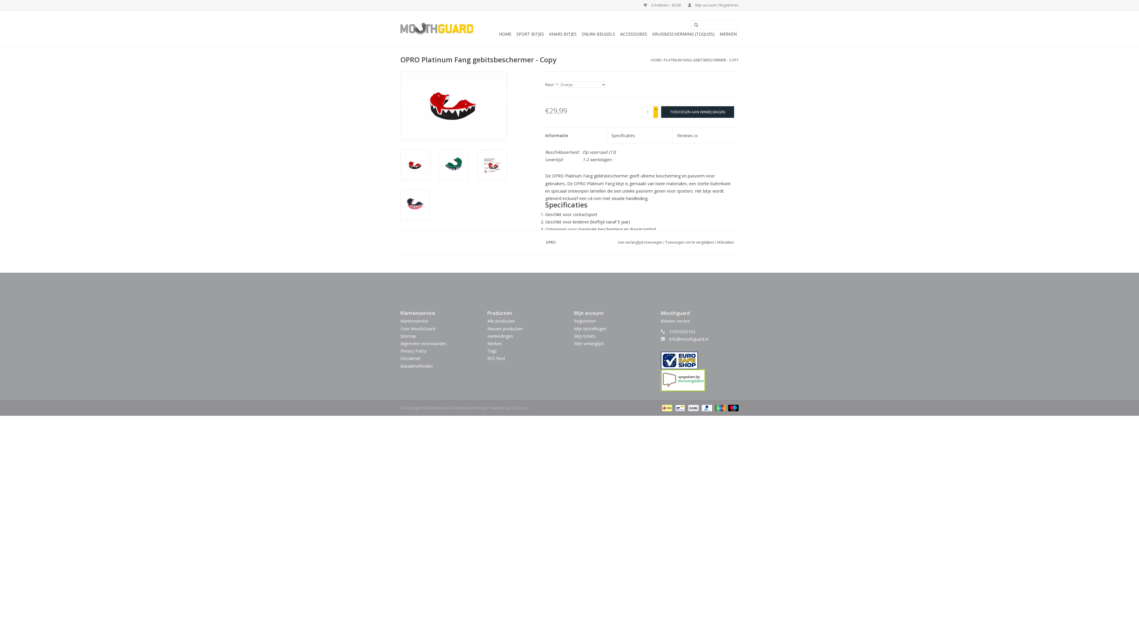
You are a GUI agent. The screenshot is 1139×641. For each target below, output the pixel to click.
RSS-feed (496, 358)
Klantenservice (414, 321)
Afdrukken (725, 242)
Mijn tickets (585, 336)
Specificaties (623, 135)
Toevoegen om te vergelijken (690, 242)
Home (505, 34)
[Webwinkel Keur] (700, 360)
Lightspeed (519, 407)
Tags (492, 351)
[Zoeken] (694, 25)
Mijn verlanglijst (589, 343)
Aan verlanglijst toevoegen (640, 242)
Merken (728, 34)
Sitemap (408, 336)
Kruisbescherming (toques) (683, 34)
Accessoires (633, 34)
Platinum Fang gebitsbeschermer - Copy (701, 60)
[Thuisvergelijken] (700, 380)
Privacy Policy (413, 351)
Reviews (687, 135)
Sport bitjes (530, 34)
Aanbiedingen (500, 336)
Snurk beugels (598, 34)
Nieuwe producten (505, 328)
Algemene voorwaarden (423, 343)
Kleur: (551, 84)
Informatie (556, 135)
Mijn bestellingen (590, 328)
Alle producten (501, 321)
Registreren (585, 321)
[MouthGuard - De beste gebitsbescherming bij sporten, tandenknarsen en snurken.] (436, 29)
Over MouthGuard (417, 328)
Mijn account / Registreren (716, 5)
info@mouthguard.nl (688, 339)
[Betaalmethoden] (666, 407)
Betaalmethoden (416, 366)
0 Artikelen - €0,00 (666, 5)
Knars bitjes (563, 34)
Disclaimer (410, 358)
